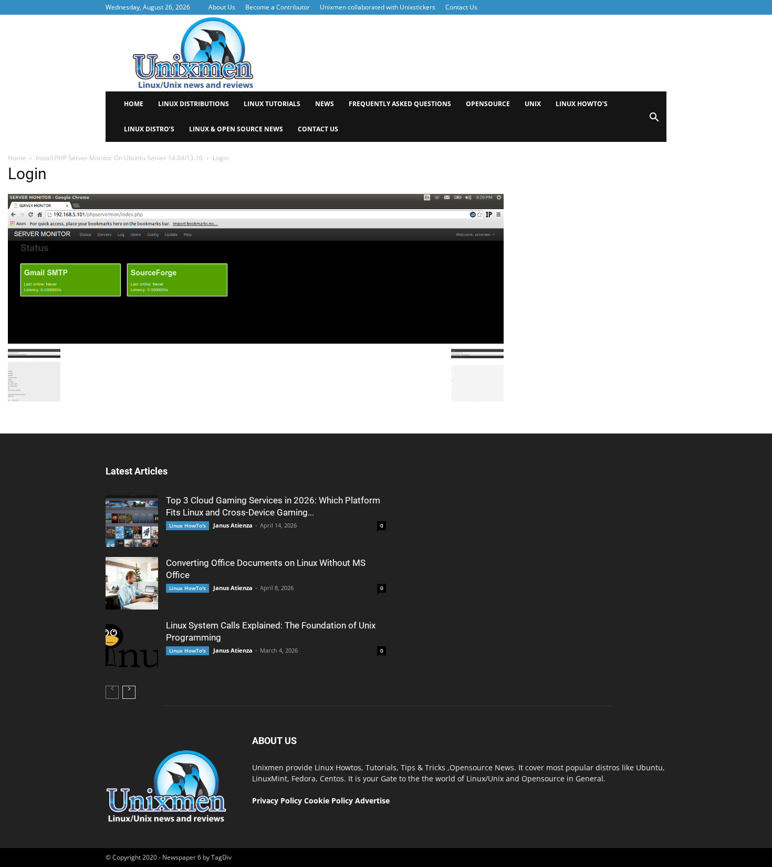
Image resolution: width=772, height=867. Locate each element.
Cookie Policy (329, 801)
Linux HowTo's (187, 525)
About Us (221, 7)
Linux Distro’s (149, 129)
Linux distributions (193, 103)
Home (133, 103)
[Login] (256, 341)
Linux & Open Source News (236, 129)
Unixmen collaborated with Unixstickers (377, 7)
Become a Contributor (277, 7)
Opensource (488, 103)
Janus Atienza (233, 525)
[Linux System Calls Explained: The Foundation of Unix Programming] (132, 646)
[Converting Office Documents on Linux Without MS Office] (132, 583)
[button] (653, 120)
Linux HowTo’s (582, 103)
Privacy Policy (277, 801)
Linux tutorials (272, 103)
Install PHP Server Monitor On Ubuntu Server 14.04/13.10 (119, 157)
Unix (533, 103)
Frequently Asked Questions (400, 103)
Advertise (372, 801)
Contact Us (461, 7)
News (324, 103)
